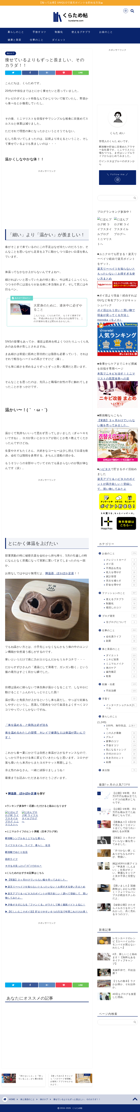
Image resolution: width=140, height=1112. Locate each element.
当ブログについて (120, 622)
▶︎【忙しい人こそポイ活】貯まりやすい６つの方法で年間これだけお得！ (46, 911)
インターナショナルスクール (120, 706)
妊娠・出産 (119, 684)
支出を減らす (120, 580)
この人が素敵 (120, 733)
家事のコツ (120, 741)
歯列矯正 (120, 672)
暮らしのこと (16, 31)
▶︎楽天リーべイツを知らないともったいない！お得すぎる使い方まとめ (45, 887)
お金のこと (106, 31)
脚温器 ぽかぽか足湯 (59, 573)
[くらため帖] (70, 23)
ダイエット (59, 39)
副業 (120, 641)
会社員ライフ (120, 636)
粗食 (120, 676)
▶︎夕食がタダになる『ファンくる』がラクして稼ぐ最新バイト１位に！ (45, 904)
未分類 (118, 770)
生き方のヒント (121, 758)
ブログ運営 (118, 616)
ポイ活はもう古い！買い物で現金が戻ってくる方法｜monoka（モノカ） (116, 315)
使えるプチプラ (81, 31)
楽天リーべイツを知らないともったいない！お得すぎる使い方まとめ (116, 273)
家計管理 (120, 576)
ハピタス (105, 469)
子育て (118, 699)
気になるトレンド (121, 749)
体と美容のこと (119, 649)
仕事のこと (37, 39)
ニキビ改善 (120, 659)
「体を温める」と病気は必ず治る (26, 724)
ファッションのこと (119, 593)
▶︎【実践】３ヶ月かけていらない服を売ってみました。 (36, 880)
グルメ (120, 737)
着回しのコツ (121, 607)
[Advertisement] (33, 198)
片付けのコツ (120, 753)
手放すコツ (39, 31)
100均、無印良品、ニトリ (120, 727)
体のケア (10, 53)
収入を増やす (120, 572)
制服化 (59, 31)
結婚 (120, 762)
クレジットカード (120, 560)
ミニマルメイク (120, 663)
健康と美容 (14, 39)
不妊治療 (121, 690)
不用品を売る (120, 568)
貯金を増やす (120, 584)
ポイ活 (120, 564)
